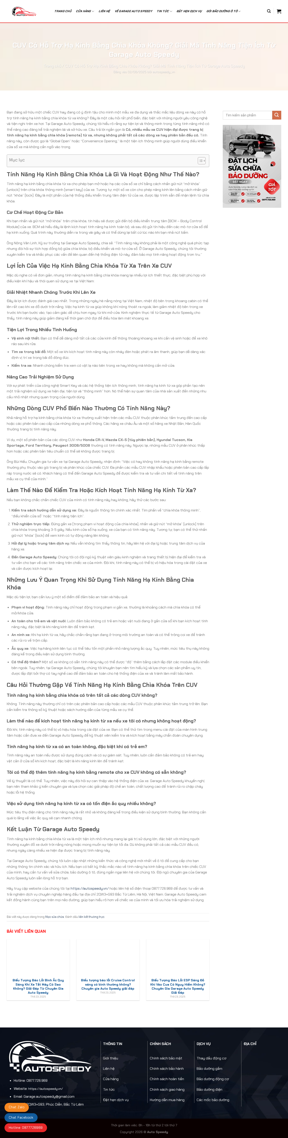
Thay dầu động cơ (211, 1058)
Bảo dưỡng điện (209, 1089)
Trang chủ (63, 11)
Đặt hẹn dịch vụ (189, 11)
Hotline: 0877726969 (26, 1127)
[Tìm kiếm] (269, 11)
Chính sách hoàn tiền (167, 1079)
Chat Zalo (17, 1107)
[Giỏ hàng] (279, 11)
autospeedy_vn (164, 72)
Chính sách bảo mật (166, 1058)
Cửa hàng (83, 11)
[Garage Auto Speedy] (27, 11)
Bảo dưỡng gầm (209, 1068)
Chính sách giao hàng (167, 1089)
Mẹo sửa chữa (54, 917)
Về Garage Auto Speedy (133, 11)
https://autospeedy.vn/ (90, 888)
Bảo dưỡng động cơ (213, 1079)
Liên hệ (104, 11)
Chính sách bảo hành (167, 1068)
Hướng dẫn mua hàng (167, 1099)
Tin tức (109, 1089)
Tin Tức (163, 11)
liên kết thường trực (91, 917)
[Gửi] (276, 115)
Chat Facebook (21, 1117)
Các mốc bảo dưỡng (213, 1099)
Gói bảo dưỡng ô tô (222, 11)
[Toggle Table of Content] (199, 161)
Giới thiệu (110, 1058)
